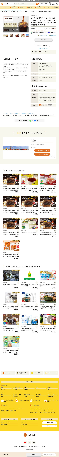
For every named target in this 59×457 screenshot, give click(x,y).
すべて (2, 387)
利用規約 (15, 446)
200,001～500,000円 (34, 412)
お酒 (48, 389)
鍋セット (2, 394)
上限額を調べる (53, 35)
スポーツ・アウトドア (51, 394)
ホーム (2, 10)
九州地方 (11, 410)
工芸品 (25, 396)
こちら (49, 32)
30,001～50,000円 (33, 410)
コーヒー (19, 10)
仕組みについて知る (43, 35)
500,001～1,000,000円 (43, 412)
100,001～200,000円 (50, 410)
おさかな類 (15, 389)
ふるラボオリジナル (16, 387)
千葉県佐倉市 (17, 113)
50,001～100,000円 (41, 410)
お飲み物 (13, 10)
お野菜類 (26, 389)
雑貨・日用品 (38, 394)
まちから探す (5, 113)
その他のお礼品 (50, 396)
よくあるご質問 (24, 424)
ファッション (15, 396)
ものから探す (7, 10)
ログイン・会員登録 (44, 3)
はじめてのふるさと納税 (5, 422)
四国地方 (7, 410)
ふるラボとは (23, 422)
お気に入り (53, 4)
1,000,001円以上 (51, 412)
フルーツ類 (49, 387)
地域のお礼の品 (27, 394)
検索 (37, 3)
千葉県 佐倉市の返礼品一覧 (27, 113)
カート (57, 4)
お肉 (36, 387)
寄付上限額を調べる (4, 424)
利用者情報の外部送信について (34, 446)
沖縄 (15, 410)
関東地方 (11, 113)
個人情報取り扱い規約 (23, 446)
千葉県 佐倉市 (34, 15)
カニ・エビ (3, 389)
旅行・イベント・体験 (17, 394)
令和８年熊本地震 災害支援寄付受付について (29, 0)
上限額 (50, 4)
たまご (37, 389)
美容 (2, 396)
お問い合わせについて (43, 48)
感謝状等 (37, 396)
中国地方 (2, 410)
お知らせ (22, 426)
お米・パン (26, 387)
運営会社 (43, 446)
